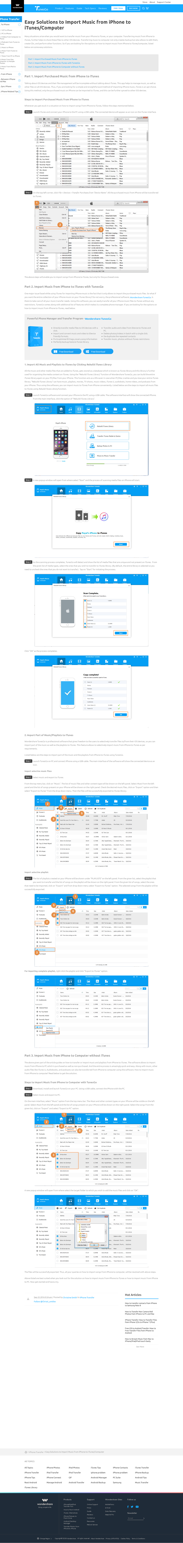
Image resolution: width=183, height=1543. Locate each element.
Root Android (31, 1482)
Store (145, 2)
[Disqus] (71, 1339)
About (152, 2)
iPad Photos (74, 1467)
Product (59, 8)
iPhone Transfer (87, 1297)
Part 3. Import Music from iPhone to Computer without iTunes (56, 67)
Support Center (164, 2)
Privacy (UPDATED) (112, 1539)
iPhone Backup (142, 1472)
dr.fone (107, 1508)
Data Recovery (110, 1511)
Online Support (92, 1504)
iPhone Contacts (120, 1467)
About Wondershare (97, 1539)
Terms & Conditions (138, 1539)
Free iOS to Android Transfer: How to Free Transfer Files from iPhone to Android (140, 1330)
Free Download (66, 352)
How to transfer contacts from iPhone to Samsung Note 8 (141, 1304)
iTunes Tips (96, 1467)
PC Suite (116, 1477)
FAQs (89, 1508)
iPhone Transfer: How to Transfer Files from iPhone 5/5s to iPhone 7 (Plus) (141, 1321)
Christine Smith (70, 1297)
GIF (70, 1477)
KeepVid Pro (109, 1515)
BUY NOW (133, 8)
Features (69, 8)
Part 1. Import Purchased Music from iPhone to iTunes (52, 59)
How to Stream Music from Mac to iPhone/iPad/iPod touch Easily (139, 1340)
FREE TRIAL (118, 8)
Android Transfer (76, 1482)
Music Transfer (141, 1482)
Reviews (102, 8)
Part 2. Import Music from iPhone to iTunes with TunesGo (54, 63)
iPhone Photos (53, 1467)
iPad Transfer (53, 1472)
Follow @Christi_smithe (45, 1301)
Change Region (45, 1539)
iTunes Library (31, 1487)
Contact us (91, 1518)
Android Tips (141, 1477)
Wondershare (71, 1539)
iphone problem (98, 1472)
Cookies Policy (125, 1539)
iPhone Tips (30, 1477)
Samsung (117, 1482)
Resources (91, 1521)
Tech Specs (90, 8)
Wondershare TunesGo (140, 297)
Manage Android (54, 1482)
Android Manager (99, 1477)
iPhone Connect (54, 1477)
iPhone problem (120, 1472)
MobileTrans (109, 1504)
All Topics (29, 1467)
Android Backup (98, 1482)
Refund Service (92, 1525)
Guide (79, 8)
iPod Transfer (75, 1472)
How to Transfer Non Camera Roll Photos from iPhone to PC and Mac (139, 1313)
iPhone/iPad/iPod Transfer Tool (70, 1505)
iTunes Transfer (142, 1467)
